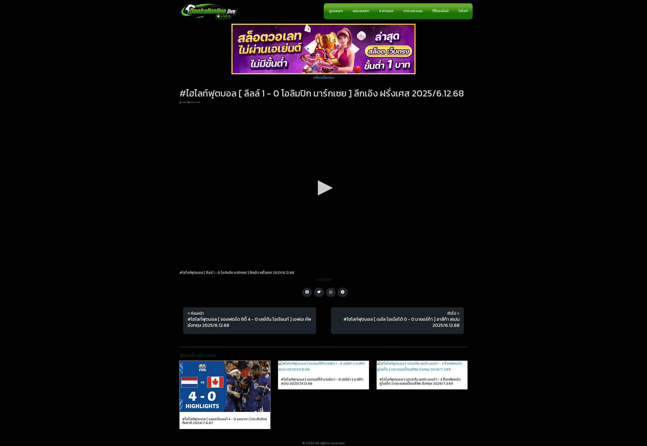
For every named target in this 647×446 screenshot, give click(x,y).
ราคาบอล (386, 11)
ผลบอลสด (361, 11)
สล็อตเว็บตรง (323, 77)
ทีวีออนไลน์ (440, 11)
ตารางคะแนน (412, 11)
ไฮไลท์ (463, 11)
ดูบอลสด (336, 11)
